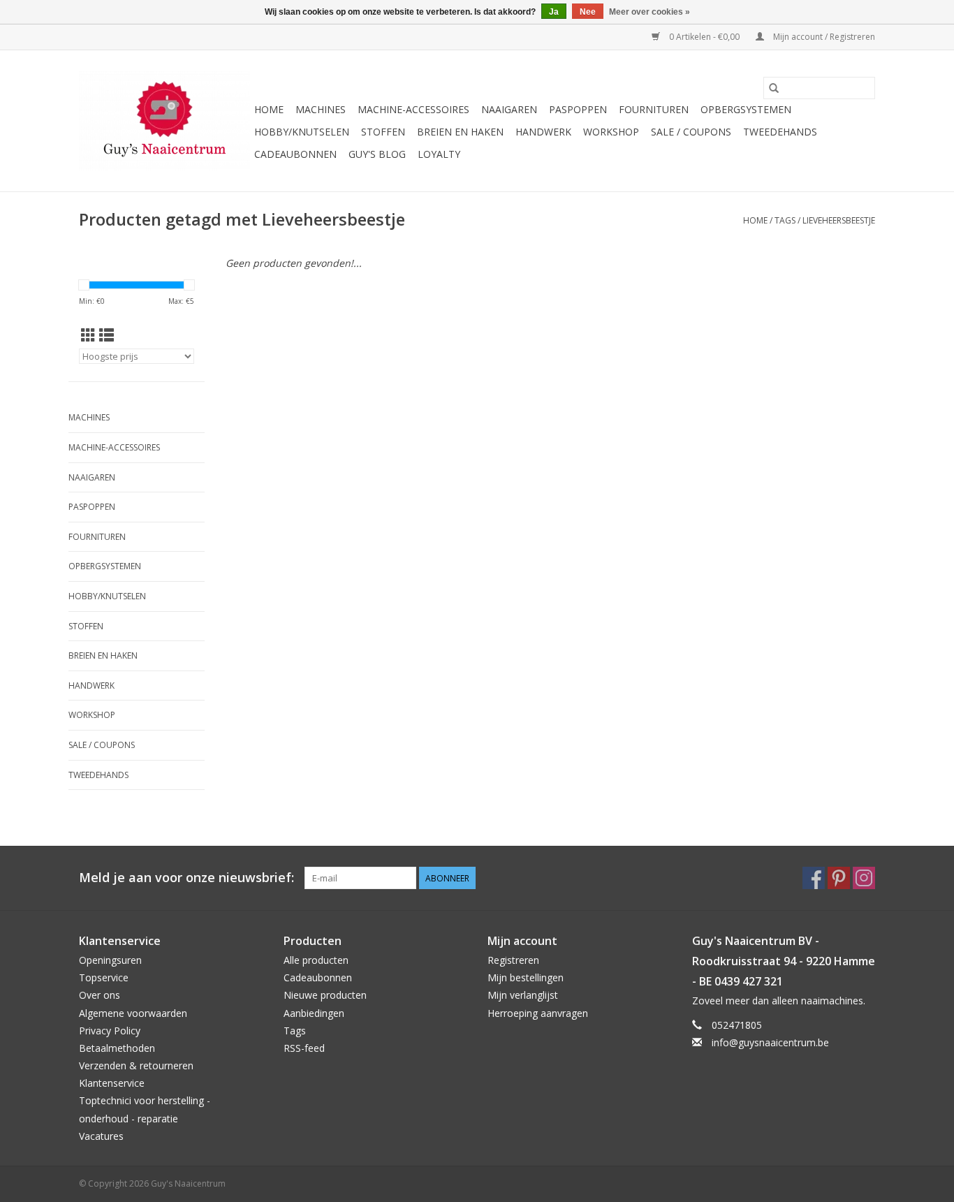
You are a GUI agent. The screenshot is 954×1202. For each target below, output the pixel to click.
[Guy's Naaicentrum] (164, 120)
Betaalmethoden (117, 1048)
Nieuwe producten (325, 995)
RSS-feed (304, 1048)
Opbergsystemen (745, 109)
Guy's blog (377, 154)
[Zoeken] (773, 88)
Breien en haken (460, 131)
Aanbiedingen (314, 1013)
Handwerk (543, 131)
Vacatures (101, 1136)
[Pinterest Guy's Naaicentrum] (839, 878)
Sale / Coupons (691, 131)
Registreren (513, 960)
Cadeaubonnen (295, 154)
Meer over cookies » (649, 12)
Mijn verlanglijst (522, 995)
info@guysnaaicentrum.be (770, 1042)
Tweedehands (780, 131)
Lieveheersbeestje (838, 220)
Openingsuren (110, 960)
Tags (785, 220)
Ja (554, 12)
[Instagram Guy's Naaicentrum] (864, 878)
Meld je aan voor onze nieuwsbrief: (186, 877)
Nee (588, 12)
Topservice (104, 977)
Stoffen (383, 131)
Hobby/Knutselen (301, 131)
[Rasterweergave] (88, 335)
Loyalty (439, 154)
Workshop (611, 131)
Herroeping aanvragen (537, 1013)
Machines (320, 109)
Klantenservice (112, 1083)
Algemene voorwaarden (133, 1013)
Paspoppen (578, 109)
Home (269, 109)
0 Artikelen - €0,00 (704, 37)
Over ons (99, 995)
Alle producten (316, 960)
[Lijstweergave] (106, 335)
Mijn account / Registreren (823, 37)
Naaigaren (509, 109)
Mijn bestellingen (525, 977)
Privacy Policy (109, 1030)
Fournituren (654, 109)
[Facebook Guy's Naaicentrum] (813, 878)
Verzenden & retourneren (136, 1065)
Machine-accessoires (413, 109)
